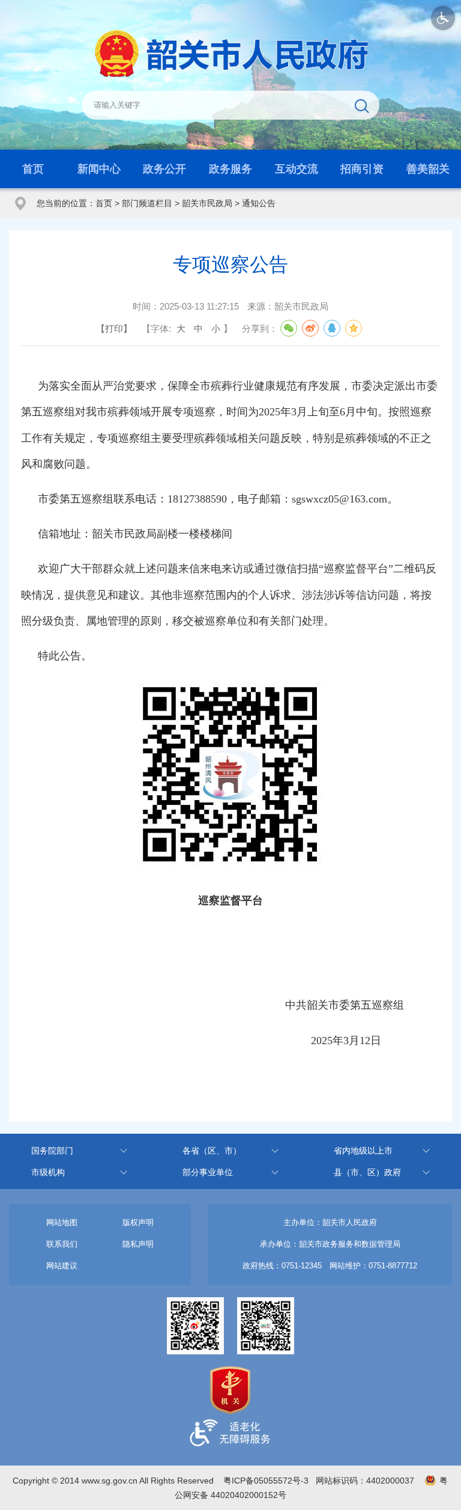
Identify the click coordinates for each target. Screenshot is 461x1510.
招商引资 (362, 169)
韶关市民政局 (207, 203)
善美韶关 (428, 169)
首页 (33, 169)
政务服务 (230, 169)
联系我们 (61, 1244)
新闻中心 (99, 169)
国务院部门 (52, 1150)
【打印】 (114, 328)
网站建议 (61, 1265)
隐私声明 (138, 1244)
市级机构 (48, 1172)
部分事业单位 (207, 1172)
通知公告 (259, 203)
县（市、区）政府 (367, 1172)
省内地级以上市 (363, 1150)
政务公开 (164, 169)
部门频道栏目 (147, 203)
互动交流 (296, 169)
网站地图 (61, 1222)
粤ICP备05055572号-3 (266, 1480)
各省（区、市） (211, 1150)
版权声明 (138, 1222)
